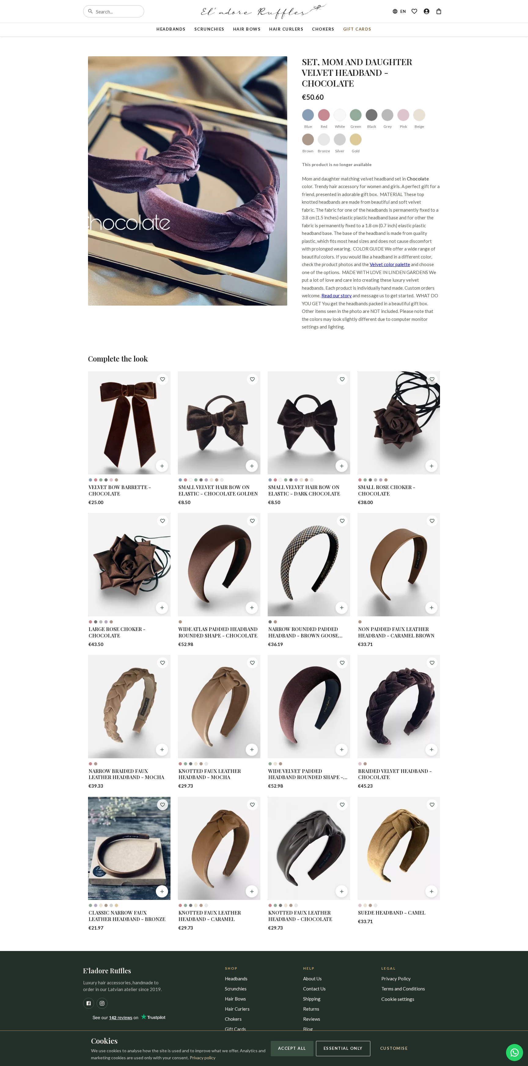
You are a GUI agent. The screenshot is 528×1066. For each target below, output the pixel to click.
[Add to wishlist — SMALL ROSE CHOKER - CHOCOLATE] (432, 379)
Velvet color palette (390, 264)
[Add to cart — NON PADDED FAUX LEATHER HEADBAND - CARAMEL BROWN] (431, 608)
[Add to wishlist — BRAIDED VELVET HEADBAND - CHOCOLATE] (432, 662)
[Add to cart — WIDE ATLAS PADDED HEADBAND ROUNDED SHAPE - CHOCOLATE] (252, 608)
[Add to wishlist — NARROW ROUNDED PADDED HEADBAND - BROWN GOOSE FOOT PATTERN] (342, 520)
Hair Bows (247, 29)
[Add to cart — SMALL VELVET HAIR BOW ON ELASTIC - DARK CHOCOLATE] (342, 466)
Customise (394, 1048)
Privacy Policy (396, 978)
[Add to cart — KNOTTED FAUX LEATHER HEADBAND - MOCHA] (252, 750)
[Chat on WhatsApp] (514, 1052)
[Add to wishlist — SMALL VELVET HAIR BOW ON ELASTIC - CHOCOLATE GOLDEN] (252, 379)
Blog (308, 1029)
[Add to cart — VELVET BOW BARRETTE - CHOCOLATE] (162, 466)
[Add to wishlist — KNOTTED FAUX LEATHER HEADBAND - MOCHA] (252, 662)
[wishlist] (414, 11)
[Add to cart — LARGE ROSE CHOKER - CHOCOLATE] (162, 608)
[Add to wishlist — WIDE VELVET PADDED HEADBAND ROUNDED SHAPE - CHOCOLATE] (342, 662)
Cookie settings (397, 999)
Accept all (292, 1048)
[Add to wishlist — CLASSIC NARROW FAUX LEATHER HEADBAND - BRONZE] (162, 804)
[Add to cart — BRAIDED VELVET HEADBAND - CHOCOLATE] (431, 750)
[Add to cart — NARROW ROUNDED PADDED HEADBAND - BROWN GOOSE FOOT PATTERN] (342, 608)
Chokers (323, 29)
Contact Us (314, 988)
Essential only (343, 1048)
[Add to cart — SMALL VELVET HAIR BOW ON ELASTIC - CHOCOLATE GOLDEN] (252, 466)
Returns (311, 1009)
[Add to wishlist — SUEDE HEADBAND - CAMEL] (432, 804)
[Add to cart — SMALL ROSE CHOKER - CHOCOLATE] (431, 466)
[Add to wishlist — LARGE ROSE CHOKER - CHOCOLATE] (162, 520)
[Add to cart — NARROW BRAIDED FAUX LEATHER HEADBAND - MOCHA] (162, 750)
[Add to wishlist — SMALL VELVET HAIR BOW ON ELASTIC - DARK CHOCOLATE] (342, 379)
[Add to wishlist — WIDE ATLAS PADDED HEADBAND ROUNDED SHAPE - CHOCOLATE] (252, 520)
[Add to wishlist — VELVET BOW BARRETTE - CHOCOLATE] (162, 379)
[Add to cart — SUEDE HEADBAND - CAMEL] (431, 891)
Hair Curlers (286, 29)
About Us (312, 978)
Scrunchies (209, 29)
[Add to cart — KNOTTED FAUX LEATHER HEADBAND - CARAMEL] (252, 891)
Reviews (311, 1019)
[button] (187, 181)
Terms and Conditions (403, 988)
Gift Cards (357, 29)
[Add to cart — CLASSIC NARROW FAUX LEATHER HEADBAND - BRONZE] (162, 891)
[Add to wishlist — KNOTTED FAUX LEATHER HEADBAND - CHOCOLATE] (342, 804)
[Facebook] (88, 1003)
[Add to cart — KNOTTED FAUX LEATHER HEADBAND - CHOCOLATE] (342, 891)
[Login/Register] (426, 11)
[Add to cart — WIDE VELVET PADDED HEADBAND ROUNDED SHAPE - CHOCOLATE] (342, 750)
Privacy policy (202, 1057)
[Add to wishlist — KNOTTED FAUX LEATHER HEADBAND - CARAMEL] (252, 804)
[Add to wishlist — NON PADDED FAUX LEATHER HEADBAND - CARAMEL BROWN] (432, 520)
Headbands (171, 29)
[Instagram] (102, 1003)
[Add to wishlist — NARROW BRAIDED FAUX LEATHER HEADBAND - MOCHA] (162, 662)
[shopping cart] (439, 11)
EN (403, 11)
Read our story (336, 295)
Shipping (312, 998)
